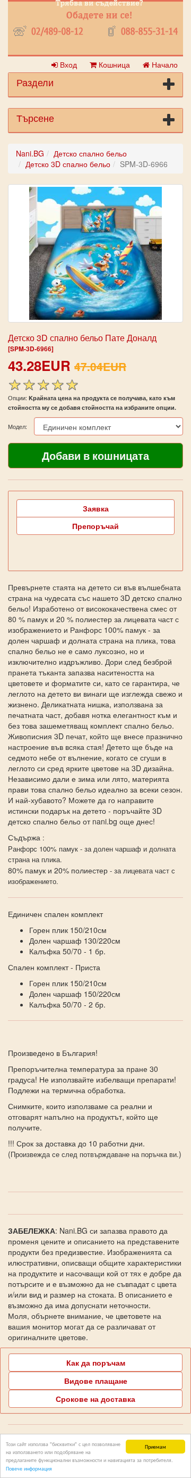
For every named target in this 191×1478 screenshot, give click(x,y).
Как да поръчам (95, 1362)
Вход (67, 64)
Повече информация (29, 1468)
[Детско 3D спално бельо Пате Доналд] (95, 253)
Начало (164, 64)
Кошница (113, 64)
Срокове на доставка (95, 1398)
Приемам (155, 1446)
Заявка (96, 508)
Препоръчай (95, 526)
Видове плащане (95, 1380)
